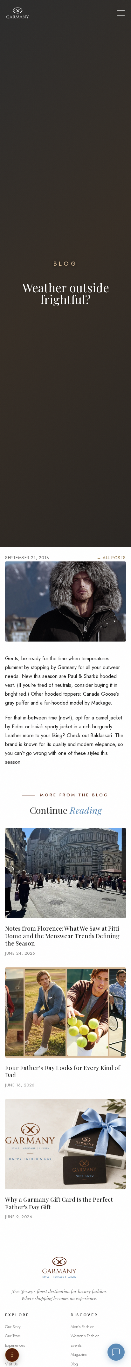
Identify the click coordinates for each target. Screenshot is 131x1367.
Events (76, 1345)
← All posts (111, 557)
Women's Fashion (85, 1336)
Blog (65, 263)
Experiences (15, 1345)
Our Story (13, 1327)
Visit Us (11, 1364)
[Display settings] (12, 1355)
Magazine (79, 1354)
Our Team (13, 1336)
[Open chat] (116, 1352)
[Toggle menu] (121, 13)
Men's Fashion (82, 1327)
